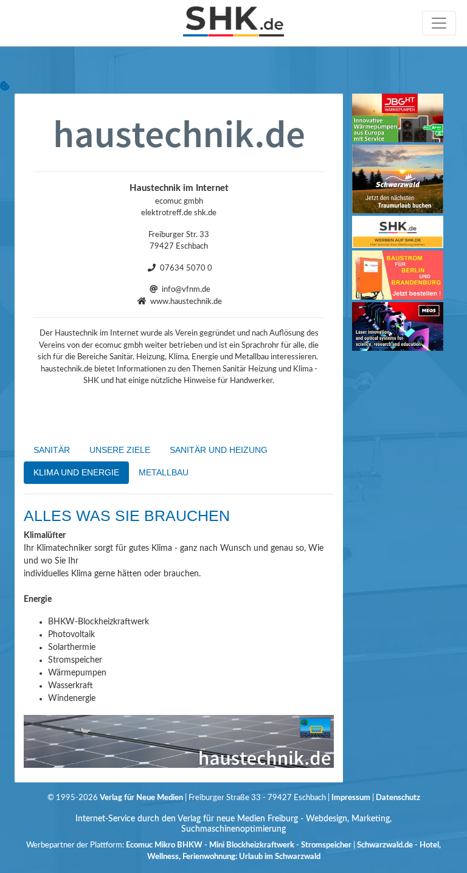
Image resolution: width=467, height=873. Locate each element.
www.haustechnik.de (186, 302)
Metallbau (164, 472)
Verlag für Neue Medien (141, 798)
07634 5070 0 (186, 268)
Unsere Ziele (119, 450)
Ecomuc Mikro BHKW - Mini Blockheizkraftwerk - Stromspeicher (238, 845)
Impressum (351, 798)
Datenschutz (398, 798)
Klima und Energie (76, 472)
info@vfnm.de (186, 290)
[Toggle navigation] (439, 23)
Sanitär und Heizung (219, 450)
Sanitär (51, 450)
